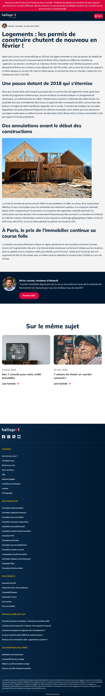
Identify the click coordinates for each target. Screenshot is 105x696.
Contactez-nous (8, 460)
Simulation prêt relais (10, 540)
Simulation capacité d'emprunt (14, 512)
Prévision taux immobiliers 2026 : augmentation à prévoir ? (25, 639)
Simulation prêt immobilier (12, 508)
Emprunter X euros (9, 597)
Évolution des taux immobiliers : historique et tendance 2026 (25, 621)
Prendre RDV (29, 295)
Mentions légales (8, 479)
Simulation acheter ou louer (13, 549)
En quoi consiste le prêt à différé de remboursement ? (22, 635)
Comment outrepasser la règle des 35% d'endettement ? (23, 630)
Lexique (5, 488)
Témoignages (7, 493)
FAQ (3, 474)
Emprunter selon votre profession (15, 587)
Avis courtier (7, 601)
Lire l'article (8, 383)
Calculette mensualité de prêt (13, 526)
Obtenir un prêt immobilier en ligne (16, 664)
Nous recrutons (8, 470)
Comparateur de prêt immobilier (14, 554)
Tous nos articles (8, 606)
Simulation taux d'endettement (14, 545)
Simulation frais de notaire (12, 568)
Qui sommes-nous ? (9, 456)
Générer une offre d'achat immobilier (16, 668)
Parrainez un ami (8, 465)
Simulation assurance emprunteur (15, 522)
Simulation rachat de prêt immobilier (16, 531)
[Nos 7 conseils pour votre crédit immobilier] (26, 350)
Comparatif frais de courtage (13, 659)
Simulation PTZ (8, 536)
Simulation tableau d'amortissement (16, 559)
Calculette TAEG (8, 563)
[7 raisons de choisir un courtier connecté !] (78, 350)
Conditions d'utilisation (11, 484)
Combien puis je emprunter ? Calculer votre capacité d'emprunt (26, 626)
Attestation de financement (12, 654)
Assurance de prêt (9, 583)
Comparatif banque (9, 592)
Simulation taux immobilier (13, 517)
